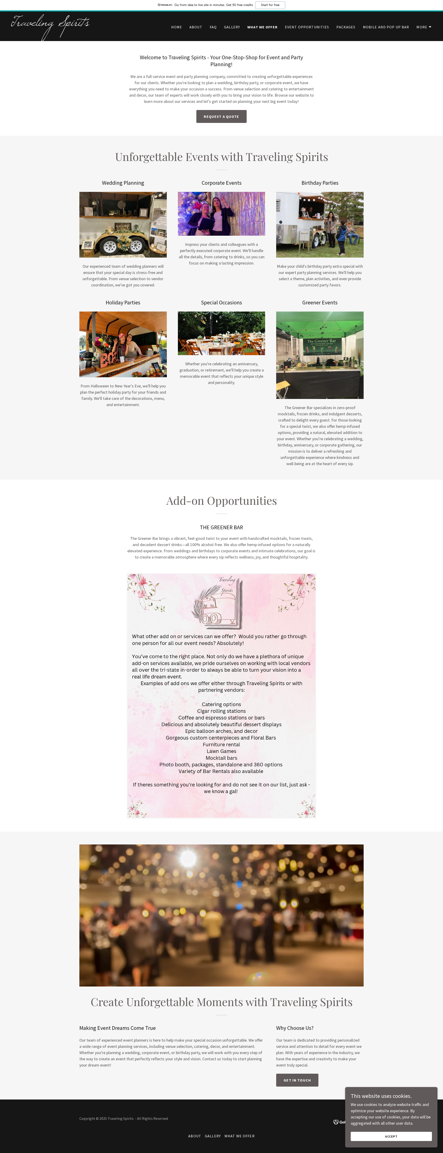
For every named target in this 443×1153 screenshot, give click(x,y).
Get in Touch (297, 1080)
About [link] (195, 27)
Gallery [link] (232, 27)
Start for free (270, 5)
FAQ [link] (213, 27)
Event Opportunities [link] (307, 27)
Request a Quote (221, 116)
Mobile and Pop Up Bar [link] (386, 27)
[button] (424, 27)
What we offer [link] (262, 27)
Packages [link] (345, 27)
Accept (391, 1136)
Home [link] (176, 27)
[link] (84, 24)
